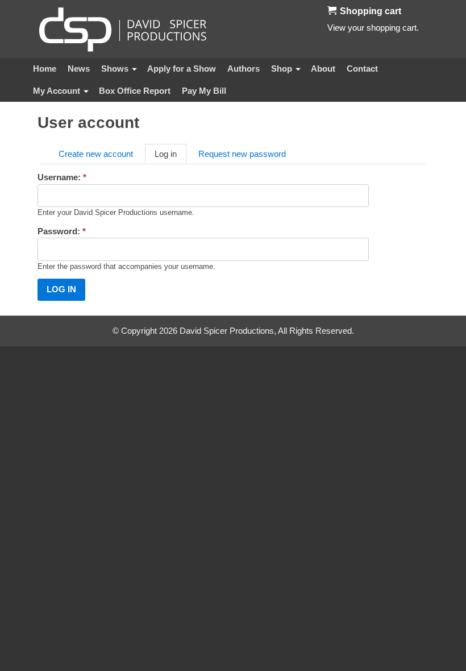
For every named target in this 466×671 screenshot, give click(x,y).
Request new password (242, 154)
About (323, 68)
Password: (62, 231)
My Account (56, 91)
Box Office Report (134, 91)
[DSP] (123, 29)
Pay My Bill (204, 91)
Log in (166, 154)
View (336, 27)
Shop (281, 68)
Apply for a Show (181, 68)
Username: (62, 177)
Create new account (96, 154)
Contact (362, 68)
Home (44, 68)
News (79, 68)
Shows (114, 68)
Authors (243, 68)
